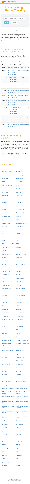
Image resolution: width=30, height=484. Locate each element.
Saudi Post (4, 371)
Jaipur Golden (5, 292)
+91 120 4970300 (12, 124)
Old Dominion (5, 323)
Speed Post (18, 420)
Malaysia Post (5, 309)
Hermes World (19, 285)
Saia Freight (4, 367)
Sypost (3, 431)
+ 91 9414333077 (12, 67)
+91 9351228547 (12, 74)
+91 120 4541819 (12, 85)
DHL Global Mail (5, 226)
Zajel (17, 469)
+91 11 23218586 (12, 107)
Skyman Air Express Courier (8, 388)
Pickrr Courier (19, 329)
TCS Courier (18, 434)
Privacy (12, 480)
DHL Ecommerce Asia (6, 219)
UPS (17, 448)
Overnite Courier (5, 329)
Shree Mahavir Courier (21, 378)
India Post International (21, 288)
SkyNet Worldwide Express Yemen (22, 416)
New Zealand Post (20, 312)
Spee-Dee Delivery (6, 420)
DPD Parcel (18, 230)
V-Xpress (18, 451)
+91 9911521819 (12, 126)
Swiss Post (18, 427)
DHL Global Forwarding (21, 223)
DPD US (18, 233)
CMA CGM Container (20, 199)
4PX (3, 168)
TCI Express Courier (20, 431)
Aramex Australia (5, 178)
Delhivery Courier (20, 209)
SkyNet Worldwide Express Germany (22, 392)
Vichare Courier (5, 455)
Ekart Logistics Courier (21, 254)
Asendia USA (19, 181)
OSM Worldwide (19, 326)
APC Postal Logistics (20, 175)
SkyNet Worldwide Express (22, 388)
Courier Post (4, 206)
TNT (3, 441)
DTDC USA (4, 250)
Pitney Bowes (5, 333)
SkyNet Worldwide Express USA (8, 416)
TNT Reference (5, 445)
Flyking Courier (19, 268)
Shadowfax (4, 374)
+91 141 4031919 (12, 95)
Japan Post (4, 295)
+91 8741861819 (12, 97)
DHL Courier (19, 216)
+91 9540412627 (6, 30)
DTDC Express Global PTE (8, 243)
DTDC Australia (19, 243)
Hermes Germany (6, 285)
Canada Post (19, 195)
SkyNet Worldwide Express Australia (8, 392)
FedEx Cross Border (20, 264)
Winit (17, 458)
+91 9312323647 (12, 119)
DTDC (17, 240)
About (16, 480)
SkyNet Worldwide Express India (8, 397)
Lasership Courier (20, 299)
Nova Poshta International (7, 319)
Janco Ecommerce (20, 292)
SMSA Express (19, 424)
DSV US (3, 240)
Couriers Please (19, 202)
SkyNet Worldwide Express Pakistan (8, 407)
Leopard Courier (5, 302)
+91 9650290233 (12, 87)
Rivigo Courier (5, 360)
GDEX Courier (19, 274)
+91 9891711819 (12, 92)
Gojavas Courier (19, 281)
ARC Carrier (4, 181)
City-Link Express (5, 199)
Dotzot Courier (5, 230)
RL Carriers (4, 357)
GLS (3, 278)
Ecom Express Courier (7, 254)
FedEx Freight (5, 261)
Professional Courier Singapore (6, 344)
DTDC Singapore (5, 247)
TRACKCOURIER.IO (17, 479)
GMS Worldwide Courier (7, 281)
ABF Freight (18, 168)
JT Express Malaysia (20, 295)
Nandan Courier (5, 312)
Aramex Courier (19, 178)
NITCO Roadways (20, 316)
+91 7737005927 (12, 104)
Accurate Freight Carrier (7, 171)
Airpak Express (19, 171)
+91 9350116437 (12, 113)
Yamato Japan (19, 462)
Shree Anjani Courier (6, 378)
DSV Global (4, 237)
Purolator (4, 354)
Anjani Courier (5, 175)
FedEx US (4, 264)
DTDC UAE (18, 247)
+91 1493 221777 (12, 70)
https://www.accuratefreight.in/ (22, 30)
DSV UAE (18, 237)
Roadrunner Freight (20, 357)
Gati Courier (18, 271)
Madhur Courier (5, 305)
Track (7, 22)
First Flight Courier (6, 268)
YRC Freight (4, 465)
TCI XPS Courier (5, 438)
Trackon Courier (5, 448)
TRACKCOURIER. (10, 2)
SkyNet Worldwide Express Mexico (8, 402)
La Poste (4, 299)
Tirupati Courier (19, 438)
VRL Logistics (19, 455)
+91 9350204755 (12, 111)
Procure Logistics (20, 350)
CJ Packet (4, 209)
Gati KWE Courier (6, 274)
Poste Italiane (19, 336)
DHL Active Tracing (6, 216)
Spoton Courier (5, 424)
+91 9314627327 (12, 102)
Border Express (19, 188)
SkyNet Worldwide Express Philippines (22, 407)
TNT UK (18, 445)
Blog (9, 480)
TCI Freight (4, 434)
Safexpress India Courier (21, 360)
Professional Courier (6, 340)
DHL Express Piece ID (7, 223)
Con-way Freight (5, 202)
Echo (17, 250)
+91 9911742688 (12, 79)
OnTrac (3, 326)
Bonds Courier (5, 192)
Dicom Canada (19, 226)
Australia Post (19, 185)
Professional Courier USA (7, 350)
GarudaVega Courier (6, 271)
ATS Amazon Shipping (7, 185)
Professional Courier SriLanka (22, 343)
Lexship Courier (19, 302)
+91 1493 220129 (12, 72)
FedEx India (4, 257)
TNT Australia (19, 441)
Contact (19, 480)
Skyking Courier (19, 385)
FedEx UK (18, 261)
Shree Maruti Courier (6, 381)
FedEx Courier (19, 257)
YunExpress (18, 465)
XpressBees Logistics (6, 462)
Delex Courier (5, 212)
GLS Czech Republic (20, 278)
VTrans (3, 458)
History (14, 22)
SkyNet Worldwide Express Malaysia (22, 397)
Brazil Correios (19, 192)
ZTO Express (5, 469)
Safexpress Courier (6, 364)
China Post (18, 206)
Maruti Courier (19, 309)
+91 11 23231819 (12, 109)
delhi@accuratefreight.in (24, 67)
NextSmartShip (5, 316)
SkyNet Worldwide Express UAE (22, 411)
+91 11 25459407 (12, 117)
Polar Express (19, 333)
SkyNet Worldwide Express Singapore (8, 411)
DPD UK (3, 233)
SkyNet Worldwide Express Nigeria (22, 402)
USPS (3, 451)
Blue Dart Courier (5, 195)
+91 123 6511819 (12, 90)
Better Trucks (5, 188)
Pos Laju (4, 336)
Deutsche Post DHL (20, 212)
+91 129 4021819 (12, 77)
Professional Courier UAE (21, 347)
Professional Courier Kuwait (22, 340)
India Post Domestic (6, 288)
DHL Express (19, 219)
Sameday (18, 367)
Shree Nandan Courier (21, 381)
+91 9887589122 (12, 100)
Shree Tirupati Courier (7, 385)
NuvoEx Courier (19, 319)
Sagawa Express (19, 364)
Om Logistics (19, 323)
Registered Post (19, 354)
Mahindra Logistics (20, 305)
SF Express (18, 371)
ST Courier (4, 427)
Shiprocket (18, 374)
